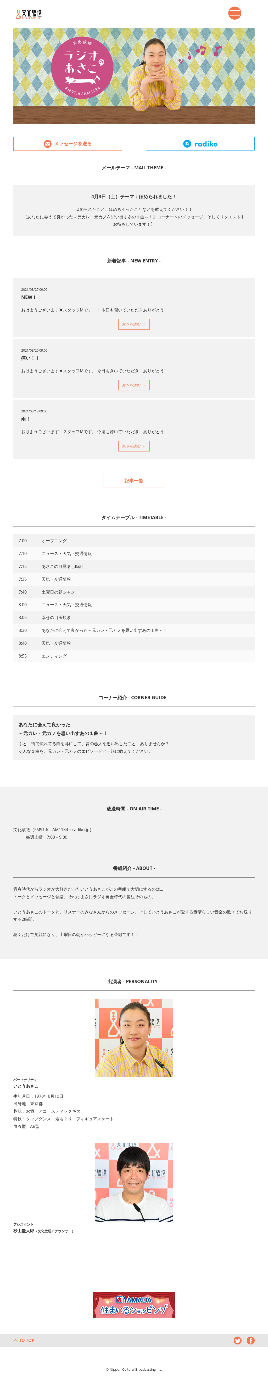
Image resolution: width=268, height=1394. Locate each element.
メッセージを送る (73, 143)
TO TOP (26, 1340)
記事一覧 (134, 480)
